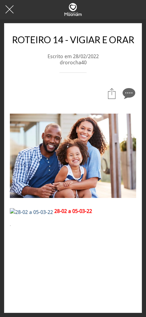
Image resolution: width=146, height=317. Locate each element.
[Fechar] (9, 9)
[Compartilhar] (112, 93)
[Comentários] (128, 93)
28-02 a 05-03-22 (73, 211)
